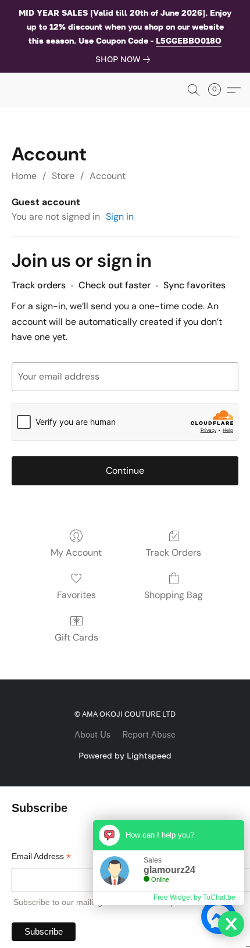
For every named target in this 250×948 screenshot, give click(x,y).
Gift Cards (76, 637)
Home (24, 176)
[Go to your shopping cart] (218, 90)
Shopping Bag (173, 595)
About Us (92, 735)
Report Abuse (149, 735)
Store (63, 176)
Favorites (76, 595)
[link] (125, 59)
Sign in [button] (120, 216)
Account (108, 176)
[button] (194, 90)
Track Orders (173, 552)
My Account (76, 552)
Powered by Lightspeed (125, 755)
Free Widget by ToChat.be (194, 897)
